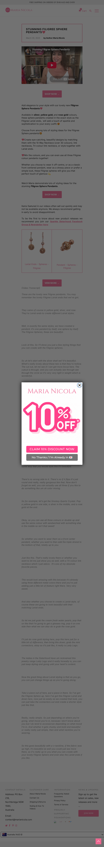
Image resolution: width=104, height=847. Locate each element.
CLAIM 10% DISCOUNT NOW (52, 449)
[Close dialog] (79, 385)
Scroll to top (98, 841)
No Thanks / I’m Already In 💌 (52, 457)
